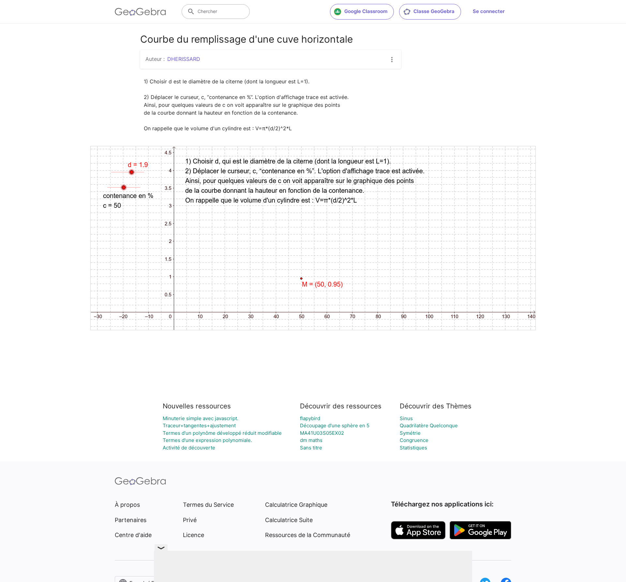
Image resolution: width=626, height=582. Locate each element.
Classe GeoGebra (434, 11)
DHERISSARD (183, 59)
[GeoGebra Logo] (140, 12)
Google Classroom (365, 11)
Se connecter (489, 11)
